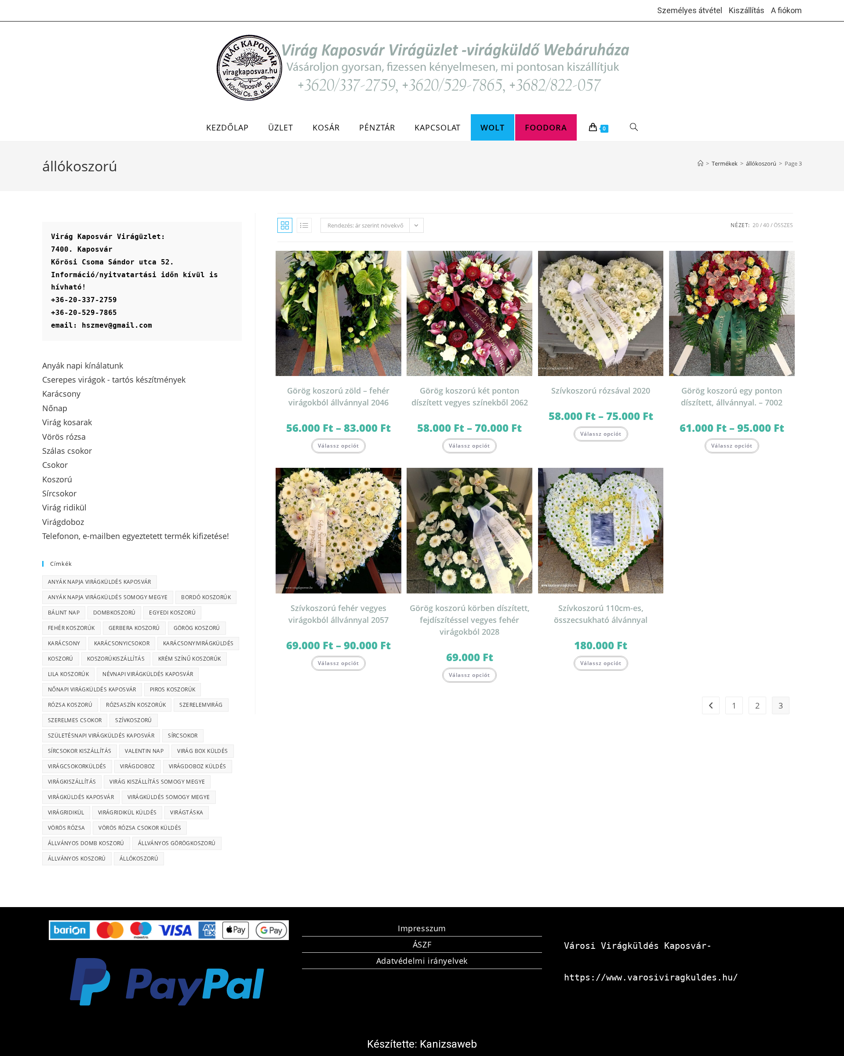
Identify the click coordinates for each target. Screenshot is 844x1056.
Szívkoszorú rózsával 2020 (600, 390)
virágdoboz (137, 766)
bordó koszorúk (206, 597)
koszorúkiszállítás (116, 658)
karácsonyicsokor (121, 643)
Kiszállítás (746, 10)
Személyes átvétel (689, 10)
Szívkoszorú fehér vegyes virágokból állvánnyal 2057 (338, 614)
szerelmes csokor (75, 720)
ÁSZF (422, 944)
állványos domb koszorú (86, 843)
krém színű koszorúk (189, 658)
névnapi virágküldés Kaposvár (147, 674)
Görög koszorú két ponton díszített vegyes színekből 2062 (469, 396)
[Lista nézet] (304, 225)
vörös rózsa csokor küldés (139, 828)
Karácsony (64, 643)
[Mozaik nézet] (284, 225)
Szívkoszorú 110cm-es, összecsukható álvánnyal (601, 614)
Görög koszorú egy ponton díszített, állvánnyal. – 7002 (731, 396)
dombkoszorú (114, 612)
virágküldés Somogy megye (168, 797)
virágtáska (186, 812)
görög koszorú (197, 628)
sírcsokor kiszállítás (79, 751)
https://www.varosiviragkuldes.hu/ (651, 977)
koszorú (60, 658)
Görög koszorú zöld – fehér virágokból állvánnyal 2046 (338, 396)
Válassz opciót (338, 445)
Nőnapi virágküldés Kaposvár (92, 689)
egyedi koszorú (172, 612)
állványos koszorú (77, 858)
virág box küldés (202, 751)
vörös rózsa (66, 828)
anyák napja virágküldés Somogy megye (107, 597)
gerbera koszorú (134, 628)
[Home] (700, 163)
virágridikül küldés (127, 812)
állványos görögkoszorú (177, 843)
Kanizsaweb (448, 1044)
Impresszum (422, 928)
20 (756, 225)
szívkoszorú (133, 720)
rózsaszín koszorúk (136, 705)
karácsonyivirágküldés (198, 643)
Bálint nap (64, 612)
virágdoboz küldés (197, 766)
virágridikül (66, 812)
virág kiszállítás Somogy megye (157, 781)
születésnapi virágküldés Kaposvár (101, 735)
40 (766, 225)
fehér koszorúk (71, 628)
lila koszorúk (68, 674)
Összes (783, 225)
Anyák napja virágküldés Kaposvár (99, 582)
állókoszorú (139, 858)
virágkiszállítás (72, 781)
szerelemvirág (200, 705)
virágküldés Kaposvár (81, 797)
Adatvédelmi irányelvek (422, 960)
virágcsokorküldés (77, 766)
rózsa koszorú (70, 705)
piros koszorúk (173, 689)
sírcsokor (183, 735)
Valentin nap (144, 751)
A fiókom (786, 10)
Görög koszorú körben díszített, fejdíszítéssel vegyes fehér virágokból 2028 (470, 620)
